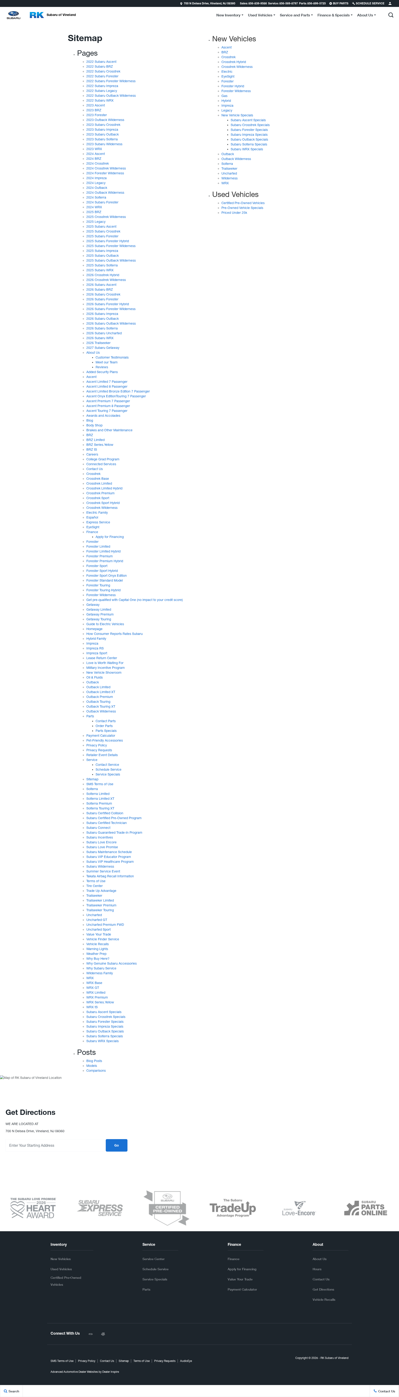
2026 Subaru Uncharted (104, 333)
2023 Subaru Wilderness (104, 144)
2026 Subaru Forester (102, 299)
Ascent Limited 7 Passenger (106, 381)
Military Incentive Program (105, 668)
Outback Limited (98, 687)
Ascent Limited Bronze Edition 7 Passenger (118, 391)
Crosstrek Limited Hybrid (104, 488)
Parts (90, 716)
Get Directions (323, 1289)
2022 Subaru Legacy (101, 91)
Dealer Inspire (110, 1371)
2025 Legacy (96, 221)
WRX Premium (97, 997)
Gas (224, 96)
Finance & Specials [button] (333, 16)
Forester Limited (98, 546)
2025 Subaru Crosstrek (103, 231)
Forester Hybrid (232, 86)
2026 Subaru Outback (102, 318)
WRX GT (92, 988)
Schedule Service (108, 769)
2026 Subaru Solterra (102, 328)
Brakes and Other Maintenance (109, 430)
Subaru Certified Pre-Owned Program (114, 818)
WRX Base (94, 983)
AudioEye (186, 1361)
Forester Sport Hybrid (102, 571)
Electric (227, 71)
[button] (391, 15)
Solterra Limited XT (100, 798)
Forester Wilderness (101, 595)
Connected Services (101, 464)
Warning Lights (97, 949)
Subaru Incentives (99, 837)
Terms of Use (96, 881)
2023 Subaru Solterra (102, 139)
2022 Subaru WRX (100, 100)
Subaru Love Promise (102, 847)
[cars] (90, 1334)
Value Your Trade (98, 934)
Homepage (94, 629)
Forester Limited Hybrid (103, 551)
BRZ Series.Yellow (99, 445)
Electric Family (97, 512)
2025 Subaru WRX (100, 270)
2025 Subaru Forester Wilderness (111, 246)
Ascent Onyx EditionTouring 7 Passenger (116, 396)
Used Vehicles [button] (260, 16)
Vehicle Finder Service (102, 939)
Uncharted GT (96, 920)
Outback (92, 682)
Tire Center (94, 886)
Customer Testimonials (112, 357)
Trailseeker (94, 895)
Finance (92, 532)
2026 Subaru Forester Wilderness (111, 309)
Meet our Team (107, 362)
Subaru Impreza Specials (104, 1026)
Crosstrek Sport (97, 498)
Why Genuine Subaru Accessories (111, 963)
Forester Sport (96, 566)
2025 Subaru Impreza (102, 251)
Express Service (98, 522)
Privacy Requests (99, 750)
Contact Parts (106, 721)
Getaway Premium (100, 614)
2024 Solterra (96, 197)
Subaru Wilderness (100, 866)
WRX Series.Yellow (100, 1002)
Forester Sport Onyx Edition (106, 575)
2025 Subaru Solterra (102, 265)
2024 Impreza (96, 178)
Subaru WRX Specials (102, 1041)
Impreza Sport (96, 653)
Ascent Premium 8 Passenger (108, 406)
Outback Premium (99, 697)
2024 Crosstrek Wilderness (106, 168)
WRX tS (92, 1007)
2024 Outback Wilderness (105, 192)
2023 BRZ (93, 110)
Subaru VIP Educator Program (108, 857)
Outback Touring (98, 701)
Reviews (102, 367)
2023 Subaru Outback (102, 134)
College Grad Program (102, 459)
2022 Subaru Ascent (101, 61)
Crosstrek (93, 474)
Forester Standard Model (104, 580)
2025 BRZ (93, 212)
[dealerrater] (103, 1334)
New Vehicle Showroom (103, 672)
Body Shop (94, 425)
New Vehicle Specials (237, 115)
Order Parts (104, 726)
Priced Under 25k (234, 212)
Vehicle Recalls (97, 944)
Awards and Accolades (103, 415)
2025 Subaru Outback (102, 255)
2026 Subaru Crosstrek (103, 294)
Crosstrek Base (97, 478)
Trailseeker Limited (100, 900)
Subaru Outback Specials (105, 1031)
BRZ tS (91, 449)
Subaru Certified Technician (106, 823)
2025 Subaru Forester (102, 236)
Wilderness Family (99, 973)
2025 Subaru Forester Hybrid (107, 241)
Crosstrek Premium (100, 493)
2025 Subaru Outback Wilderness (111, 260)
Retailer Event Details (102, 755)
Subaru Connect (98, 828)
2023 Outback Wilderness (105, 120)
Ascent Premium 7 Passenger (108, 401)
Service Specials (108, 774)
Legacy (226, 110)
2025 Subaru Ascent (101, 226)
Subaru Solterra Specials (104, 1036)
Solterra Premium (99, 803)
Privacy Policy (96, 745)
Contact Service (107, 764)
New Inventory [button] (228, 16)
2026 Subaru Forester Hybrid (107, 304)
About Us (93, 352)
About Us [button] (365, 16)
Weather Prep (96, 954)
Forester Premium (99, 556)
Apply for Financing (110, 537)
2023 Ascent (95, 105)
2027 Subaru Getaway (102, 348)
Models (91, 1066)
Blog (89, 420)
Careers (92, 454)
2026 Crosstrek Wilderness (106, 280)
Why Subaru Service (101, 968)
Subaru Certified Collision (104, 813)
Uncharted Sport (98, 929)
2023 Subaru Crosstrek (103, 125)
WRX (90, 978)
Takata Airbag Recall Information (110, 876)
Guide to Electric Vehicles (105, 624)
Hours (317, 1269)
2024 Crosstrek (97, 163)
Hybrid (226, 101)
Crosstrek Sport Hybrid (103, 503)
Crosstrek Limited (99, 483)
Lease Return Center (101, 658)
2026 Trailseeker (98, 343)
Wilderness (229, 178)
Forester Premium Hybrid (104, 561)
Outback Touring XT (100, 706)
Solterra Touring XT (100, 808)
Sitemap (92, 779)
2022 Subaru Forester (102, 76)
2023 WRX (94, 149)
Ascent (91, 377)
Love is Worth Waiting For (105, 663)
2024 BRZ (93, 158)
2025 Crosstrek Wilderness (106, 217)
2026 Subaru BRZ (99, 289)
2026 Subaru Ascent (101, 285)
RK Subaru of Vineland (334, 1358)
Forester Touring (98, 585)
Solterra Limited (97, 794)
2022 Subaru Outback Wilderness (111, 95)
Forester (92, 541)
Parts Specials (106, 731)
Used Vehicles (235, 194)
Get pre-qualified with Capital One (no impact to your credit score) (134, 600)
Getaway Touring (98, 619)
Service (91, 760)
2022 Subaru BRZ (99, 66)
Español (92, 517)
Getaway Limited (98, 609)
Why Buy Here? (97, 958)
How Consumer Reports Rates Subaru (114, 634)
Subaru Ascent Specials (103, 1012)
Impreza (92, 643)
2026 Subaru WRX (100, 338)
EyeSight (92, 527)
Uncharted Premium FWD (105, 924)
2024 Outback (96, 188)
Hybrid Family (96, 638)
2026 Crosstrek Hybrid (102, 275)
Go (116, 1145)
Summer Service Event (103, 871)
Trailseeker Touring (100, 910)
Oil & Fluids (94, 677)
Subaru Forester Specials (105, 1021)
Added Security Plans (102, 372)
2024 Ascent (95, 154)
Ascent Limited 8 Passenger (106, 386)
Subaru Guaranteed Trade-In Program (114, 832)
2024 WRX (94, 207)
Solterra (92, 789)
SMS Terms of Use (99, 784)
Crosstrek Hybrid (233, 62)
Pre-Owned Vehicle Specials (242, 208)
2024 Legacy (96, 183)
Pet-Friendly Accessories (104, 740)
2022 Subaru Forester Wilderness (111, 81)
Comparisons (96, 1070)
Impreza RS (95, 648)
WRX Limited (95, 992)
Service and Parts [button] (295, 16)
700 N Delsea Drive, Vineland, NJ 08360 (209, 3)
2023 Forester (96, 115)
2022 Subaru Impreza (102, 86)
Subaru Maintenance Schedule (109, 852)
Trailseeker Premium (101, 905)
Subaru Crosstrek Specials (105, 1017)
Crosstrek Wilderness (102, 508)
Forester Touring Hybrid (103, 590)
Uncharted (94, 915)
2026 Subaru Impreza (102, 314)
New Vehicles (234, 38)
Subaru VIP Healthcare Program (110, 861)
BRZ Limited (95, 440)
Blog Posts (94, 1061)
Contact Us (94, 469)
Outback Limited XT (100, 692)
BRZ (89, 435)
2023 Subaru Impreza (102, 129)
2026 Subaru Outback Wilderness (111, 323)
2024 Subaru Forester (102, 202)
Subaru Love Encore (101, 842)
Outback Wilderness (101, 711)
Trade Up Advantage (101, 891)
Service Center (153, 1259)
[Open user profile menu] (390, 3)
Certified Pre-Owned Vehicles (243, 203)
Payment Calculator (100, 735)
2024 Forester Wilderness (105, 173)
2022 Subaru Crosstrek (103, 71)
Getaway (93, 604)
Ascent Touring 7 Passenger (106, 411)
